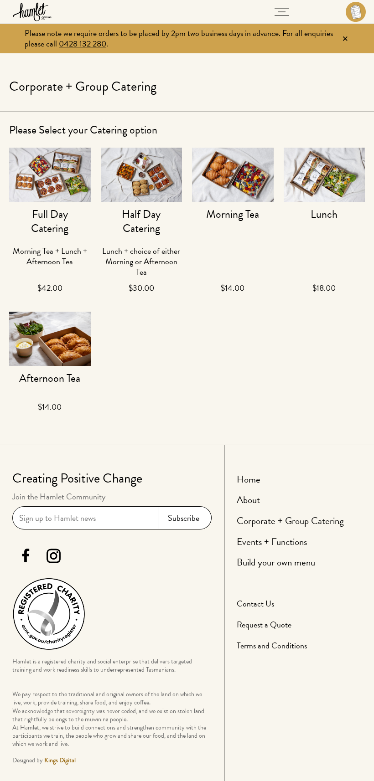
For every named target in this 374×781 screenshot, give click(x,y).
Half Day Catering (141, 221)
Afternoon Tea (49, 378)
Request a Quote (264, 624)
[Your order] (339, 12)
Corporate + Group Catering (290, 521)
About (248, 500)
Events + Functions (272, 541)
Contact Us (255, 603)
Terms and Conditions (272, 645)
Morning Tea (232, 214)
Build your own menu (276, 562)
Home (248, 479)
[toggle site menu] (282, 12)
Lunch (324, 214)
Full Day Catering (49, 221)
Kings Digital (60, 760)
